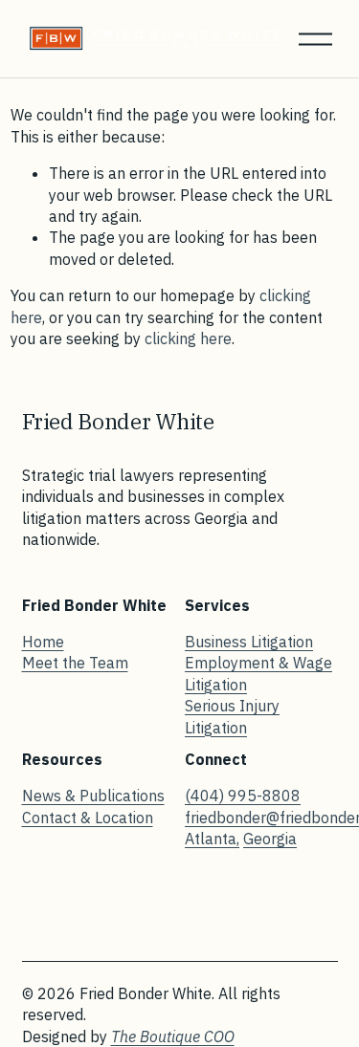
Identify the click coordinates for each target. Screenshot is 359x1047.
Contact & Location (87, 817)
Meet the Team (75, 662)
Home (43, 641)
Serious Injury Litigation (232, 716)
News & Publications (93, 795)
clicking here (188, 338)
